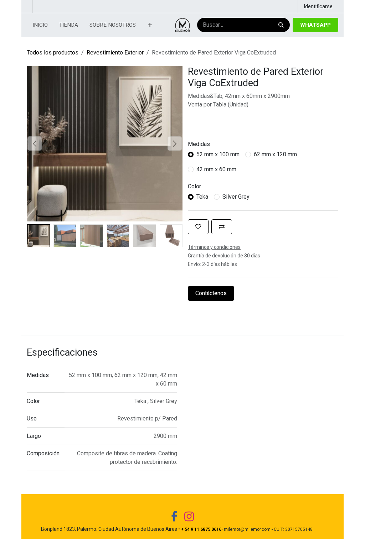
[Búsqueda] (280, 25)
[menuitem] (40, 25)
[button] (34, 143)
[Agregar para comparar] (221, 226)
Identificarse (318, 6)
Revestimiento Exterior (115, 52)
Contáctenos (211, 293)
